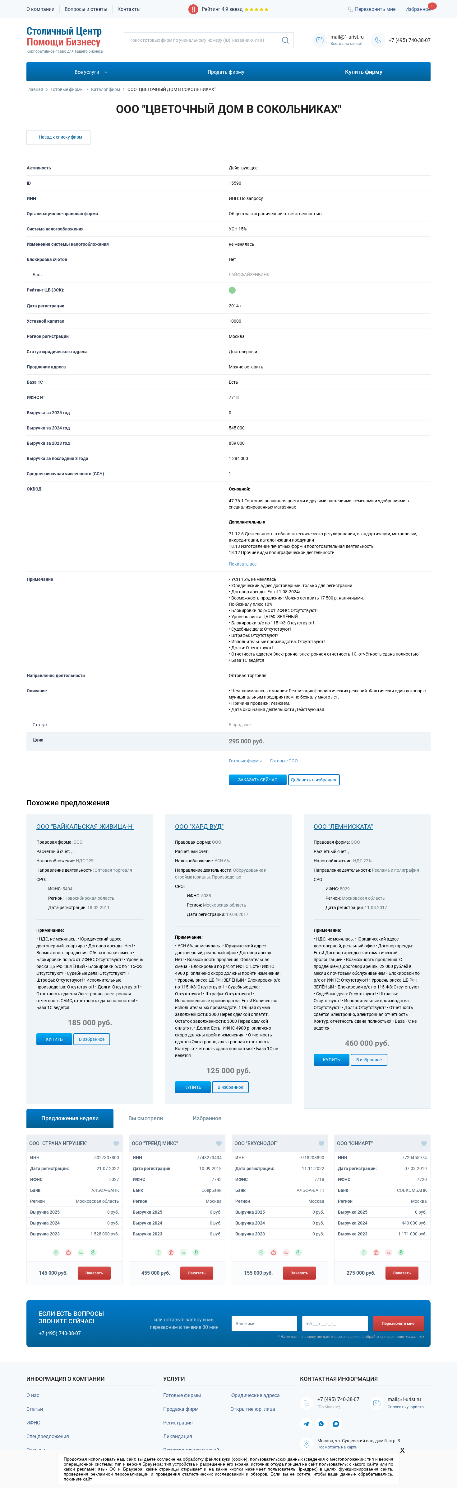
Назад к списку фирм (60, 137)
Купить (54, 1039)
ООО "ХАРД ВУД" (199, 826)
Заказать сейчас (257, 779)
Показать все (242, 564)
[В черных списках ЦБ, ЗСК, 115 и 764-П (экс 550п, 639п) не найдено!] (232, 290)
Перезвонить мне (375, 9)
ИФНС (33, 1423)
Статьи (34, 1409)
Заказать (94, 1273)
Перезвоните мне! (398, 1323)
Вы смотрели (145, 1118)
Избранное (418, 9)
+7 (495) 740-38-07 (410, 40)
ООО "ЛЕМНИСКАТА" (343, 826)
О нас (32, 1395)
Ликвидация (177, 1436)
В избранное (91, 1039)
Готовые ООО (284, 760)
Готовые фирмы (245, 760)
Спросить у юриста (406, 1407)
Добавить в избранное (314, 779)
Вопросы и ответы (86, 9)
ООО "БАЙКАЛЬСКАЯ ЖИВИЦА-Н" (85, 826)
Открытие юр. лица (252, 1409)
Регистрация (178, 1423)
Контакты (129, 9)
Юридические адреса (255, 1395)
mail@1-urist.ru (404, 1399)
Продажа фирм (181, 1409)
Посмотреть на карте (337, 1447)
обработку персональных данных (394, 1336)
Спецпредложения (47, 1436)
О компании (40, 9)
